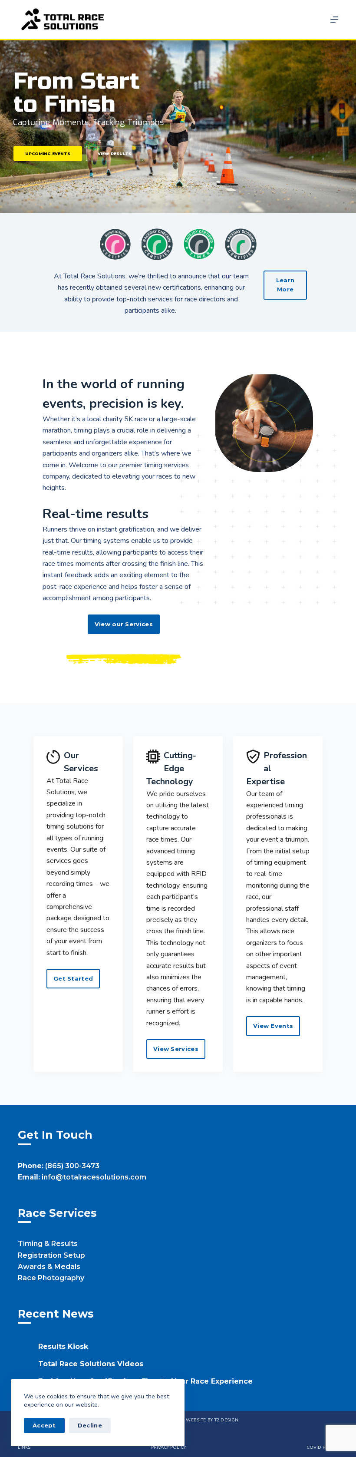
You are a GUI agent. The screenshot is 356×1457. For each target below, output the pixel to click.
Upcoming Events (47, 153)
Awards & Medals (49, 1266)
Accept (44, 1425)
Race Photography (51, 1278)
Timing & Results (48, 1243)
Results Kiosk (63, 1346)
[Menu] (334, 19)
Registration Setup (51, 1255)
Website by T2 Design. (212, 1420)
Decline (90, 1425)
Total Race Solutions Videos (90, 1364)
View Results (115, 153)
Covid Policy (322, 1447)
